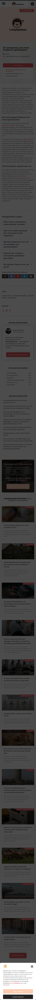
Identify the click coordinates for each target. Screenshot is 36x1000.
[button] (32, 967)
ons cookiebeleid (15, 983)
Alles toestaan (18, 991)
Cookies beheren (18, 997)
